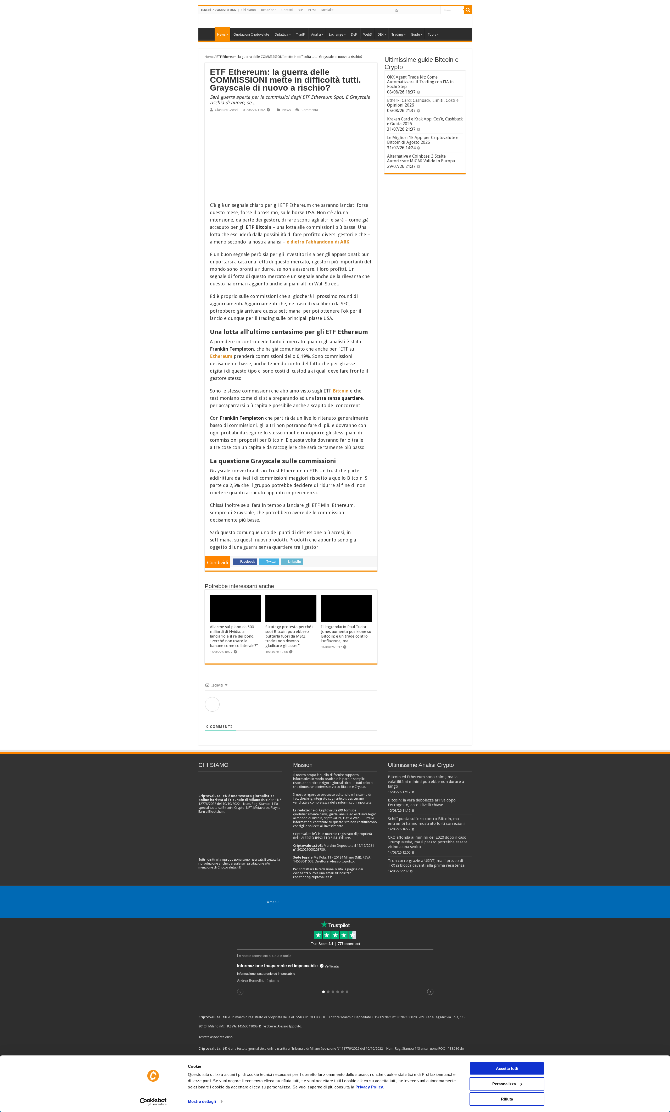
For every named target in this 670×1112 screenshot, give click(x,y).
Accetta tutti (507, 1068)
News (286, 110)
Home (209, 57)
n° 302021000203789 (408, 1017)
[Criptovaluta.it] (208, 33)
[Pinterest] (413, 10)
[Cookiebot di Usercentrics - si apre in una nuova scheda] (153, 1102)
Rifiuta (507, 1099)
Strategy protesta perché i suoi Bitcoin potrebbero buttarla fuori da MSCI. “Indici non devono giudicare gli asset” (289, 636)
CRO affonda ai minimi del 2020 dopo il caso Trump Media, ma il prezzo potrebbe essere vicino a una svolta (427, 842)
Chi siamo (248, 10)
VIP (300, 10)
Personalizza (504, 1084)
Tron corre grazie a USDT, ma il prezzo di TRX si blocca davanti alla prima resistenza (426, 863)
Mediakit (327, 10)
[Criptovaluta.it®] (335, 21)
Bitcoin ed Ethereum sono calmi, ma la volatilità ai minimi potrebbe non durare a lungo (426, 781)
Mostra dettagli (202, 1101)
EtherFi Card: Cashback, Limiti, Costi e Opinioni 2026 (423, 103)
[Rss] (396, 10)
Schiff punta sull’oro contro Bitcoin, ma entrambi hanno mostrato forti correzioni (426, 821)
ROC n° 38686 (448, 1048)
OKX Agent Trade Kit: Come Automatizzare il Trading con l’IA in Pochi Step (420, 82)
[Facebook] (401, 10)
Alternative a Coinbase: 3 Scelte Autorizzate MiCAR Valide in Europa (421, 158)
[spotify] (436, 10)
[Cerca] (468, 10)
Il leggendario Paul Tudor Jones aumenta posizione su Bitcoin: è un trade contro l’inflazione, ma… (346, 633)
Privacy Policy (369, 1087)
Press (312, 10)
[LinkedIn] (419, 10)
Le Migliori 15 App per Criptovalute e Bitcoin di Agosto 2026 (422, 140)
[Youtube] (424, 10)
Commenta (310, 110)
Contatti (287, 10)
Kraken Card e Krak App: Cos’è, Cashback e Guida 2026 (425, 121)
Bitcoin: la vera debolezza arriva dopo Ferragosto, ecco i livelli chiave (422, 802)
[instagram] (430, 10)
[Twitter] (407, 10)
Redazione (268, 10)
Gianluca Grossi (226, 110)
